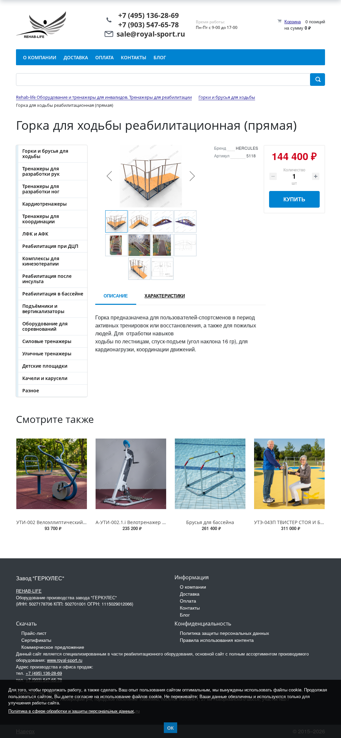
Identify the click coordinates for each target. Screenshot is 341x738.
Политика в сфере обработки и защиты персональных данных (71, 711)
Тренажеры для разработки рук (41, 171)
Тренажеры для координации (40, 219)
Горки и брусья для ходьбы (45, 153)
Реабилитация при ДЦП (50, 246)
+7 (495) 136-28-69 (148, 15)
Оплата (188, 600)
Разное (30, 390)
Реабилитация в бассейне (52, 293)
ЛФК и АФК (35, 234)
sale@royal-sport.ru (151, 34)
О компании (193, 586)
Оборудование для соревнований (45, 326)
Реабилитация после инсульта (47, 278)
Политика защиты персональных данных (224, 633)
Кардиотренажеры (44, 204)
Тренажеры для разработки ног (40, 189)
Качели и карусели (44, 378)
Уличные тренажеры (46, 353)
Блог (185, 614)
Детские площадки (44, 366)
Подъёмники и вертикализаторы (43, 308)
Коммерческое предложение (52, 647)
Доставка (189, 593)
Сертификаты (36, 640)
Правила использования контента (217, 640)
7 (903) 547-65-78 (150, 24)
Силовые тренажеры (46, 341)
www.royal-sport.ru (64, 660)
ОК (170, 727)
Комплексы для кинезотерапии (40, 261)
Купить (294, 199)
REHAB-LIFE (29, 591)
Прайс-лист (33, 633)
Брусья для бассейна (210, 522)
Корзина (292, 21)
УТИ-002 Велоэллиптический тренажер (61, 522)
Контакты (190, 607)
